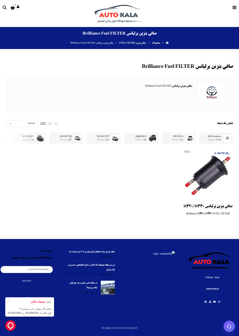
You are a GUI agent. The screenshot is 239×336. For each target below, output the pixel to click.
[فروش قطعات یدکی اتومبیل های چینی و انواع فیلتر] (119, 13)
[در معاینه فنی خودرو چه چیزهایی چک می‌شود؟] (108, 288)
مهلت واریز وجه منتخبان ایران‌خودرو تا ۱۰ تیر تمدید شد (92, 252)
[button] (234, 7)
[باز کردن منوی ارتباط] (229, 326)
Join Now (26, 281)
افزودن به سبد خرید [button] (207, 196)
